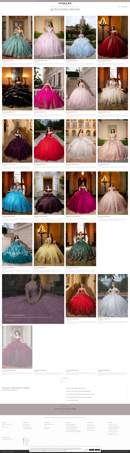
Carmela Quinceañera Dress (40, 216)
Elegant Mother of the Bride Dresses (73, 431)
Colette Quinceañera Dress (72, 370)
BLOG (46, 425)
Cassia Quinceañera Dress (8, 267)
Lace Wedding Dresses (70, 424)
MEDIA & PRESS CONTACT (6, 424)
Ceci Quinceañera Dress (71, 111)
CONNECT (3, 422)
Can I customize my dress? (72, 400)
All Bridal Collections (113, 434)
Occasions (65, 6)
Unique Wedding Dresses (71, 428)
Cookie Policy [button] (43, 450)
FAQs (3, 425)
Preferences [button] (64, 450)
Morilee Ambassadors (27, 428)
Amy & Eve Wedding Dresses (114, 427)
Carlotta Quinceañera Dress (8, 370)
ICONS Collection (112, 433)
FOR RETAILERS (90, 422)
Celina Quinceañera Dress (104, 111)
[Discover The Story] (9, 321)
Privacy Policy (111, 451)
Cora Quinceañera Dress (7, 60)
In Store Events (26, 425)
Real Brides (47, 427)
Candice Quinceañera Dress (40, 370)
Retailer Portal (90, 424)
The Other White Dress (113, 428)
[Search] (117, 6)
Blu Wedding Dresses (112, 425)
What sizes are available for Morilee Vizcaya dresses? (79, 397)
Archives (110, 422)
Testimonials (47, 428)
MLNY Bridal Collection (113, 431)
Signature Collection (112, 424)
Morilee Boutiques (27, 427)
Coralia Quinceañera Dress (104, 216)
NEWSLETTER (4, 427)
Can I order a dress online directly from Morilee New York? (80, 394)
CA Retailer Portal (91, 425)
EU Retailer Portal (91, 427)
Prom (77, 6)
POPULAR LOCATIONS (6, 437)
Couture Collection (112, 430)
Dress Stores (26, 424)
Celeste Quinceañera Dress (72, 164)
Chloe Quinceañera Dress (104, 370)
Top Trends (68, 422)
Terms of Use (106, 451)
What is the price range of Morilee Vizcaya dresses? (78, 391)
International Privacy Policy (123, 451)
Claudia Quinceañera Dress (8, 216)
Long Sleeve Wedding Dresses (72, 427)
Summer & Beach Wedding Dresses (73, 430)
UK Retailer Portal (91, 428)
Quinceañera (72, 6)
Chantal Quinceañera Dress (72, 318)
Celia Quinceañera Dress (39, 164)
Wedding (53, 6)
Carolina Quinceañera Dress (40, 60)
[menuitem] (53, 7)
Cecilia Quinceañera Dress (40, 111)
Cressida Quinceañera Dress (8, 164)
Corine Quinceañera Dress (72, 60)
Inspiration (47, 422)
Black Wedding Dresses (71, 425)
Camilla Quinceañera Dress (104, 60)
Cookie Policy (116, 451)
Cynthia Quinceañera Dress (72, 267)
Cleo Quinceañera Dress (39, 267)
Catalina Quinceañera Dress (8, 111)
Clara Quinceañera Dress (103, 164)
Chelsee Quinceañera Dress (104, 318)
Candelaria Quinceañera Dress (73, 216)
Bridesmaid (59, 6)
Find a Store (124, 6)
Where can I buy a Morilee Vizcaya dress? (75, 388)
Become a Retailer (91, 430)
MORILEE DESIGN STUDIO (49, 424)
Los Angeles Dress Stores (7, 439)
